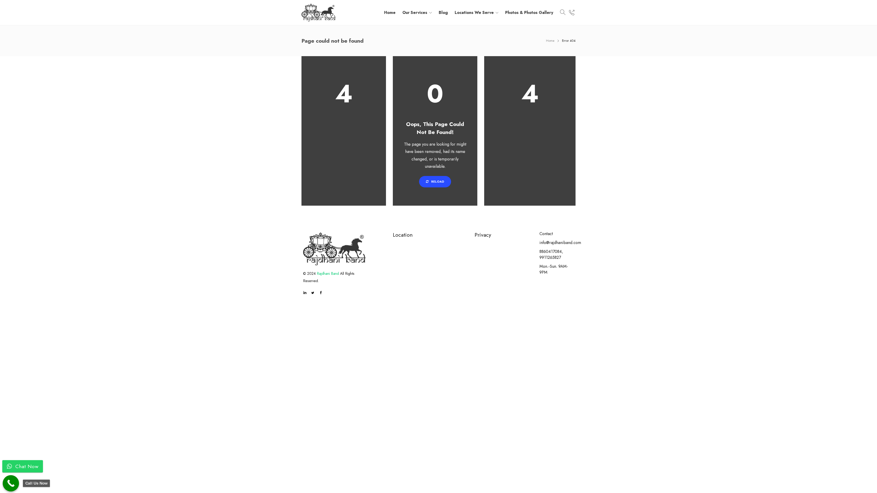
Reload (437, 181)
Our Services (414, 13)
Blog (443, 13)
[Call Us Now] (11, 483)
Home (390, 13)
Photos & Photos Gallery (529, 13)
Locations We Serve (474, 13)
